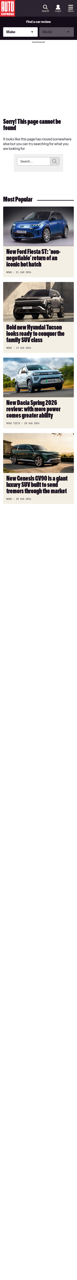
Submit (55, 161)
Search (45, 11)
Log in (58, 11)
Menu (71, 11)
